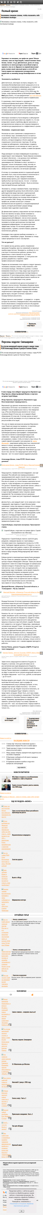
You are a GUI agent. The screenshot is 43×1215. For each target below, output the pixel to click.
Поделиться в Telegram (17, 2)
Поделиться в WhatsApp (11, 2)
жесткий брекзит (35, 95)
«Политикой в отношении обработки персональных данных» (21, 1205)
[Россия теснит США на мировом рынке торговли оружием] (6, 980)
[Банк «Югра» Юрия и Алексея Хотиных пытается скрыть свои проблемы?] (6, 877)
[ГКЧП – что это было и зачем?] (6, 1126)
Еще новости (22, 767)
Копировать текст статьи (20, 2)
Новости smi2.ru (5, 738)
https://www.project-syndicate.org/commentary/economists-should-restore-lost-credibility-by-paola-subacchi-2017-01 (24, 314)
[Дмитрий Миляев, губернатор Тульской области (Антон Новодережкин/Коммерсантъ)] (21, 593)
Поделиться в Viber (14, 2)
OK (21, 1211)
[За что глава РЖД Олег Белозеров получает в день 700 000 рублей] (6, 859)
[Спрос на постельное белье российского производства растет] (6, 811)
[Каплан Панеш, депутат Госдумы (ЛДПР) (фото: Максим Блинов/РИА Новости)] (21, 654)
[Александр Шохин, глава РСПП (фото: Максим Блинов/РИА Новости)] (21, 466)
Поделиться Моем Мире (4, 2)
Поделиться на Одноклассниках (8, 2)
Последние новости (22, 740)
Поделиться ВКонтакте (1, 2)
